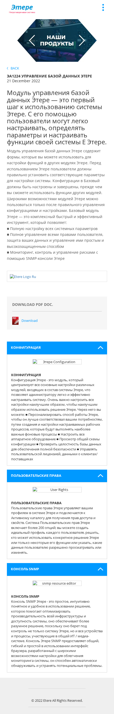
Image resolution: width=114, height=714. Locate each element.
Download (29, 320)
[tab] (57, 348)
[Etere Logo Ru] (23, 276)
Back (13, 68)
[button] (57, 348)
